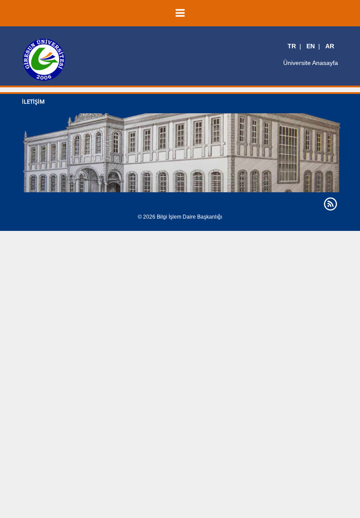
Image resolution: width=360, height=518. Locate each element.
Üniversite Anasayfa (310, 62)
